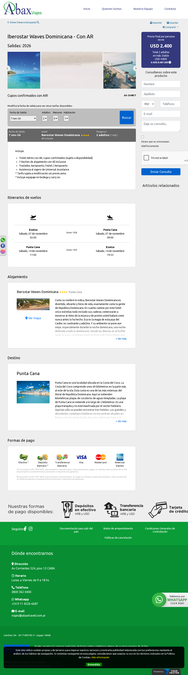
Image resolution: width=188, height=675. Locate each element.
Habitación (66, 112)
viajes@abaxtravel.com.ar (29, 615)
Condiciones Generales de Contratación (160, 530)
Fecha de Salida (18, 112)
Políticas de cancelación (118, 537)
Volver (13, 22)
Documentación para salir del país (76, 530)
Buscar (126, 117)
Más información (100, 657)
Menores (55, 112)
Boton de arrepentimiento (118, 528)
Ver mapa (34, 318)
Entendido (94, 664)
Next (136, 68)
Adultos (44, 112)
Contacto (170, 8)
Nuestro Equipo (143, 8)
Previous (7, 68)
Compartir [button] (170, 27)
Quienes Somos (112, 8)
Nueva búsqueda (27, 22)
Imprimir (157, 22)
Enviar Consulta (161, 171)
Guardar (173, 22)
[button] (19, 304)
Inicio (86, 8)
